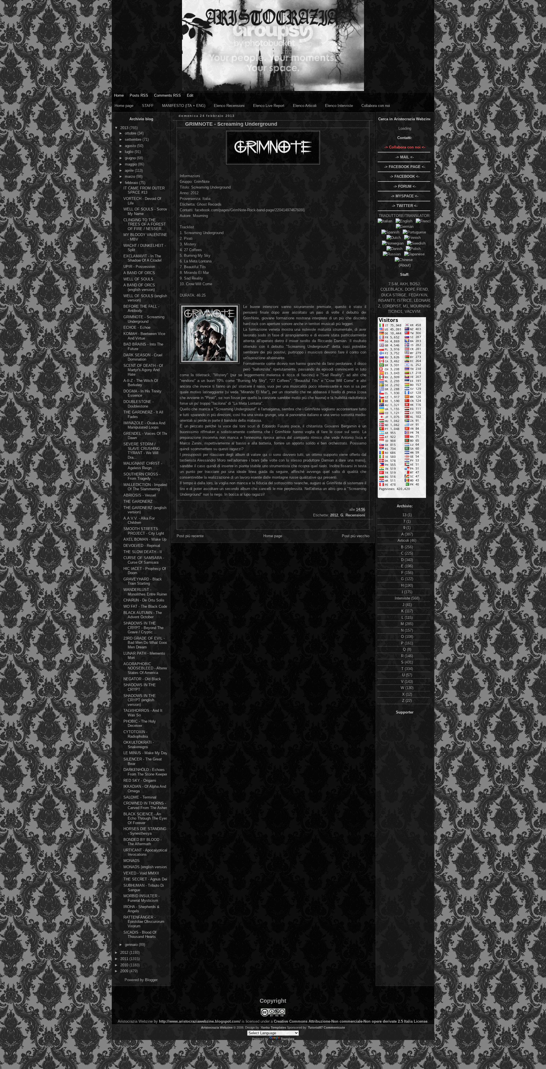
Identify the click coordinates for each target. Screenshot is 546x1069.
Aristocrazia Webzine (217, 1027)
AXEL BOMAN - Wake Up (144, 539)
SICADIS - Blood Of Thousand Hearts (139, 934)
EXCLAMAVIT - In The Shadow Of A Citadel (142, 258)
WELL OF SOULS (138, 279)
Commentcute (334, 1027)
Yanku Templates (273, 1027)
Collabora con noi (375, 106)
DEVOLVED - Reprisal (141, 545)
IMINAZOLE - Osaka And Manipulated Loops (144, 425)
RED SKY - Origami (139, 780)
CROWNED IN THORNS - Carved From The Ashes (145, 805)
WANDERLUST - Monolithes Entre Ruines (145, 592)
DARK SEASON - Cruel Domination (142, 357)
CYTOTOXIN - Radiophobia (135, 734)
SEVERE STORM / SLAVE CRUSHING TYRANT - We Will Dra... (141, 451)
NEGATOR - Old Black (142, 679)
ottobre (131, 133)
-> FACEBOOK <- (404, 176)
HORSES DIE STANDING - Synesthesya (144, 831)
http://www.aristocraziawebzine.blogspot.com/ (200, 1021)
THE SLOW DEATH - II (142, 552)
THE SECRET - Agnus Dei (145, 879)
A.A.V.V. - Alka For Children (139, 520)
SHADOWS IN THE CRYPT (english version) (139, 700)
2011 (124, 959)
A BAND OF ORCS (139, 273)
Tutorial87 (315, 1027)
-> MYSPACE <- (404, 196)
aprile (130, 170)
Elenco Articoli (305, 106)
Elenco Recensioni (229, 106)
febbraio (132, 183)
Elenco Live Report (268, 106)
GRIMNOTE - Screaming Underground (143, 319)
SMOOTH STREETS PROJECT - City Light (143, 531)
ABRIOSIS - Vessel (139, 495)
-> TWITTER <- (404, 206)
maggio (131, 164)
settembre (133, 139)
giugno (131, 158)
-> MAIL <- (405, 157)
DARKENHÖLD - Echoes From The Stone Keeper (145, 772)
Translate (287, 1039)
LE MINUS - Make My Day (145, 753)
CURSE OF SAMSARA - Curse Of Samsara (143, 560)
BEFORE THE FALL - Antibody (141, 308)
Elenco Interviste (339, 106)
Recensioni (355, 515)
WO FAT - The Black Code (145, 606)
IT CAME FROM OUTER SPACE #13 (144, 190)
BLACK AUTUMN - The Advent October (142, 615)
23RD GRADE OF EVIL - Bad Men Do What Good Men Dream (145, 642)
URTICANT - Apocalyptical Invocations (145, 852)
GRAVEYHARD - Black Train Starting (142, 581)
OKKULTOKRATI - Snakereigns (138, 744)
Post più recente (190, 536)
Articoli (404, 540)
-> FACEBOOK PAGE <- (404, 167)
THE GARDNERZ (137, 501)
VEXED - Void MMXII (141, 873)
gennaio (132, 944)
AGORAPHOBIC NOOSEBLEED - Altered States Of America (145, 668)
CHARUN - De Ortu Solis (143, 600)
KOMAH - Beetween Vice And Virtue (144, 336)
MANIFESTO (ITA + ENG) (183, 106)
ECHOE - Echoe (136, 327)
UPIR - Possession (139, 266)
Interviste (403, 598)
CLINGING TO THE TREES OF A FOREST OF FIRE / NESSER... (144, 224)
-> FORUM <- (405, 186)
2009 (124, 971)
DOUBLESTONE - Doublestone (138, 404)
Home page (124, 106)
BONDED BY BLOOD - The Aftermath (142, 842)
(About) (405, 265)
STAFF (148, 106)
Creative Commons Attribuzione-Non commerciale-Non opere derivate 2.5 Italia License (350, 1021)
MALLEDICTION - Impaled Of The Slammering (145, 487)
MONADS (131, 861)
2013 (124, 128)
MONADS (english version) (145, 867)
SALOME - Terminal (139, 797)
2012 (124, 952)
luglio (130, 152)
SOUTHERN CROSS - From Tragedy (141, 476)
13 (405, 515)
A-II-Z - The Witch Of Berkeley (140, 383)
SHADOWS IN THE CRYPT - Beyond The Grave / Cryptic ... (143, 627)
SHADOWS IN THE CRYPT (139, 687)
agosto (131, 146)
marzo (130, 176)
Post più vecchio (355, 536)
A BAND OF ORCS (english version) (139, 287)
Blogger (151, 980)
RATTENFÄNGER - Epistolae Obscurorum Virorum (143, 921)
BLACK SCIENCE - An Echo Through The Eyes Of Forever (145, 818)
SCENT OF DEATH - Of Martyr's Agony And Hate (143, 370)
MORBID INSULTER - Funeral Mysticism (141, 898)
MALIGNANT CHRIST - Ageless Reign (142, 465)
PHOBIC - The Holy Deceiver (139, 723)
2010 (124, 965)
